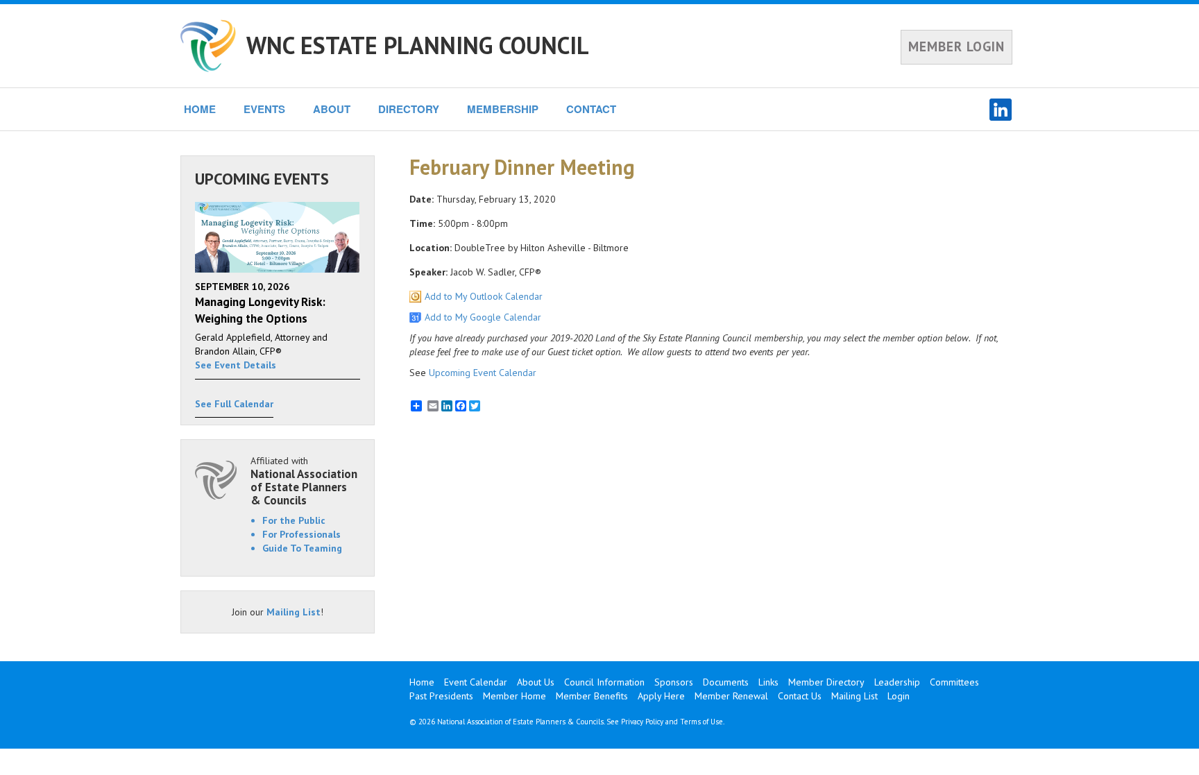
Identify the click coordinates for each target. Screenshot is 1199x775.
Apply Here (661, 696)
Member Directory (826, 682)
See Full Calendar (234, 404)
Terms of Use (701, 721)
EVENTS (264, 109)
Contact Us (800, 696)
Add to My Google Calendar (483, 317)
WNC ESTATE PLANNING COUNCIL (417, 45)
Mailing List (293, 612)
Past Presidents (441, 696)
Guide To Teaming (302, 548)
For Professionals (301, 534)
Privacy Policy (642, 721)
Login (898, 696)
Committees (954, 682)
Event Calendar (475, 682)
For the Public (293, 520)
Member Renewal (731, 696)
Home (421, 682)
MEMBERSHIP (502, 109)
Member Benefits (592, 696)
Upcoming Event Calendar (482, 372)
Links (768, 682)
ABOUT (331, 109)
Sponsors (673, 682)
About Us (535, 682)
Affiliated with (303, 480)
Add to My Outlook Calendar (484, 296)
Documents (726, 682)
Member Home (514, 696)
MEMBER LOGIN (956, 46)
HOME (200, 109)
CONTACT (591, 109)
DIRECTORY (408, 109)
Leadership (897, 682)
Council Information (604, 682)
